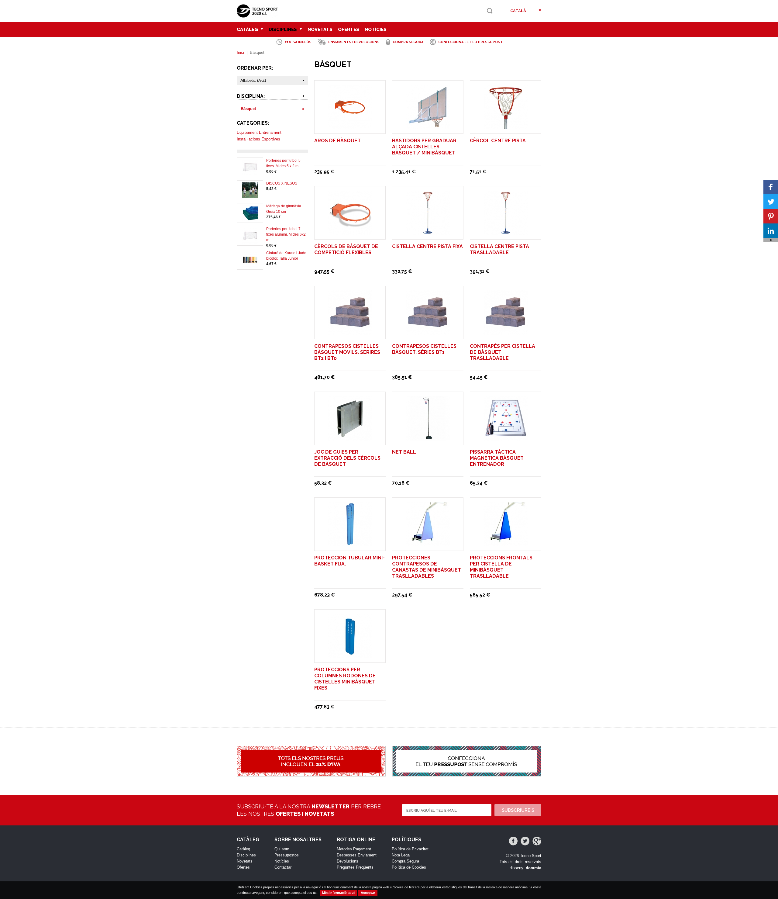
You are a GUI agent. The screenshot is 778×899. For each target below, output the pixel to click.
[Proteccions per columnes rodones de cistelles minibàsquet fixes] (350, 655)
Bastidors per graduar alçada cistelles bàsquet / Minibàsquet (424, 147)
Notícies (376, 29)
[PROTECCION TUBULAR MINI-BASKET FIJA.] (350, 543)
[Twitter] (525, 841)
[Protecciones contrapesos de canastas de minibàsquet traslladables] (428, 543)
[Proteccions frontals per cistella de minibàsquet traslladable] (506, 543)
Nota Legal (401, 855)
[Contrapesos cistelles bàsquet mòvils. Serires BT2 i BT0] (350, 332)
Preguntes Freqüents (355, 867)
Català (518, 11)
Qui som (281, 849)
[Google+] (536, 841)
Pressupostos (286, 855)
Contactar (282, 867)
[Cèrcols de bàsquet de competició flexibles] (350, 232)
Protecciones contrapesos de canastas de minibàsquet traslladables (426, 567)
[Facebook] (513, 841)
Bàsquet (248, 108)
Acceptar (368, 892)
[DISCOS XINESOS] (250, 195)
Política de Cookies (409, 867)
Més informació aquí (338, 892)
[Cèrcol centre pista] (506, 126)
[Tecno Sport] (259, 15)
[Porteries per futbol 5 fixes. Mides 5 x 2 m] (250, 172)
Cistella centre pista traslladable (499, 249)
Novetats (320, 29)
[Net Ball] (428, 437)
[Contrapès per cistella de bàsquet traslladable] (506, 332)
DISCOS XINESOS (281, 183)
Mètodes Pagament (354, 849)
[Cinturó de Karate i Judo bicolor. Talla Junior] (250, 265)
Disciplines (283, 29)
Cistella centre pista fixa (427, 246)
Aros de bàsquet (337, 140)
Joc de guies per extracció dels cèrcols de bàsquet (347, 458)
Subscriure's (518, 810)
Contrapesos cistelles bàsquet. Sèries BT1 (424, 349)
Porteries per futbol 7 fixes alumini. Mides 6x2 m (286, 234)
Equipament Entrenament (259, 132)
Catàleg (248, 29)
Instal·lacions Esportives (258, 139)
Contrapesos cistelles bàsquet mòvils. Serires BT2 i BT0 (347, 352)
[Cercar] (490, 11)
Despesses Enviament (357, 855)
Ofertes (348, 29)
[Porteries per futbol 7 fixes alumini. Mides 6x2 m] (250, 241)
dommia (533, 868)
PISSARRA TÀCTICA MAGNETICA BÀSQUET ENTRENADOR (497, 458)
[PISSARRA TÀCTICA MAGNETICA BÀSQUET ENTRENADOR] (506, 437)
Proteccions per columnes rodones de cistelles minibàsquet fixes (345, 679)
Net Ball (404, 452)
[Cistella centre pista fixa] (428, 232)
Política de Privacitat (410, 849)
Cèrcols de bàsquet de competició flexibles (346, 249)
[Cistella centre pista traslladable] (506, 232)
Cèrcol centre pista (498, 140)
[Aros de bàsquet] (350, 126)
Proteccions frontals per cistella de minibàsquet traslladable (501, 567)
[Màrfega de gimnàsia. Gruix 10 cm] (250, 218)
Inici (240, 52)
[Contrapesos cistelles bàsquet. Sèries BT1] (428, 332)
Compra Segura (405, 861)
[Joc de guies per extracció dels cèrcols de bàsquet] (350, 437)
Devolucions (347, 861)
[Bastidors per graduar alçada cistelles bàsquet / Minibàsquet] (428, 126)
